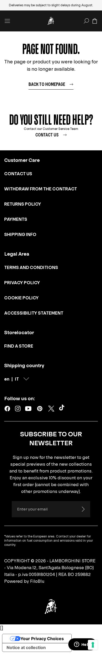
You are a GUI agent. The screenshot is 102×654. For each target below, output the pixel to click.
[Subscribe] (83, 509)
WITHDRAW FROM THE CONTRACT (40, 188)
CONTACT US (18, 173)
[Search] (86, 21)
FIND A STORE (18, 346)
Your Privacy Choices (42, 638)
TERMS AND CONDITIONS (31, 267)
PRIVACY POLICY (22, 282)
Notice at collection (26, 647)
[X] (51, 408)
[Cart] (95, 21)
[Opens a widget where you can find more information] (82, 644)
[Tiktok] (63, 408)
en (6, 379)
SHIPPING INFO (20, 234)
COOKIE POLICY (21, 297)
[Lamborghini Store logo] (51, 21)
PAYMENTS (15, 219)
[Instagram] (18, 408)
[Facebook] (7, 408)
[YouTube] (28, 408)
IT (17, 379)
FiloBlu (37, 581)
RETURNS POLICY (22, 204)
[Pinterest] (40, 408)
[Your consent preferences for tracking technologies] (93, 645)
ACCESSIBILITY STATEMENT (33, 313)
